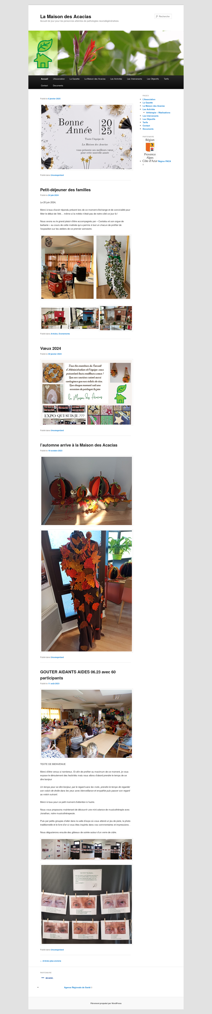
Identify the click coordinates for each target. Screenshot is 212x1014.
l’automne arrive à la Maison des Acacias (78, 445)
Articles (54, 333)
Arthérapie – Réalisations (158, 112)
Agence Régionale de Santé (76, 987)
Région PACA (164, 161)
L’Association (59, 78)
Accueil (44, 78)
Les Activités (116, 78)
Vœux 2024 (50, 348)
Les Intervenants (134, 78)
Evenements (64, 333)
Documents (58, 85)
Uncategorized (57, 175)
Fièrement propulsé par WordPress (106, 1003)
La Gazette (74, 78)
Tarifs (166, 78)
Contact (44, 85)
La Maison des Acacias (65, 16)
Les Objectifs (153, 78)
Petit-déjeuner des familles (65, 189)
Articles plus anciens (50, 960)
